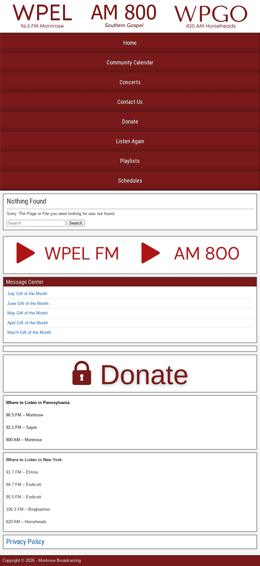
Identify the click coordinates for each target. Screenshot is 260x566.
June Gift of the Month (28, 303)
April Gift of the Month (27, 322)
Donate (130, 121)
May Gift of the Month (27, 313)
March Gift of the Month (29, 332)
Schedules (130, 180)
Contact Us (130, 101)
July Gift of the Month (27, 293)
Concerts (130, 82)
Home (130, 42)
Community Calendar (130, 62)
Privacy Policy (25, 542)
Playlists (130, 161)
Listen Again (130, 141)
